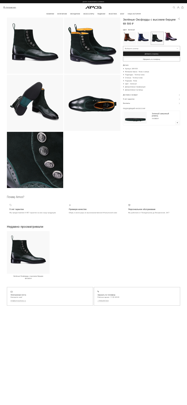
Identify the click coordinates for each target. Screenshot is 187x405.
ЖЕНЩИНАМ (75, 14)
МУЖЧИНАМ (62, 14)
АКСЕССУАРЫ (88, 14)
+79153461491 (10, 7)
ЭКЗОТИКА (113, 14)
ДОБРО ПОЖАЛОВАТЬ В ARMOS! (93, 1)
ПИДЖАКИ (101, 14)
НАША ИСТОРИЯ (134, 14)
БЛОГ (122, 14)
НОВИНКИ (50, 14)
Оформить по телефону (151, 59)
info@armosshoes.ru (18, 301)
